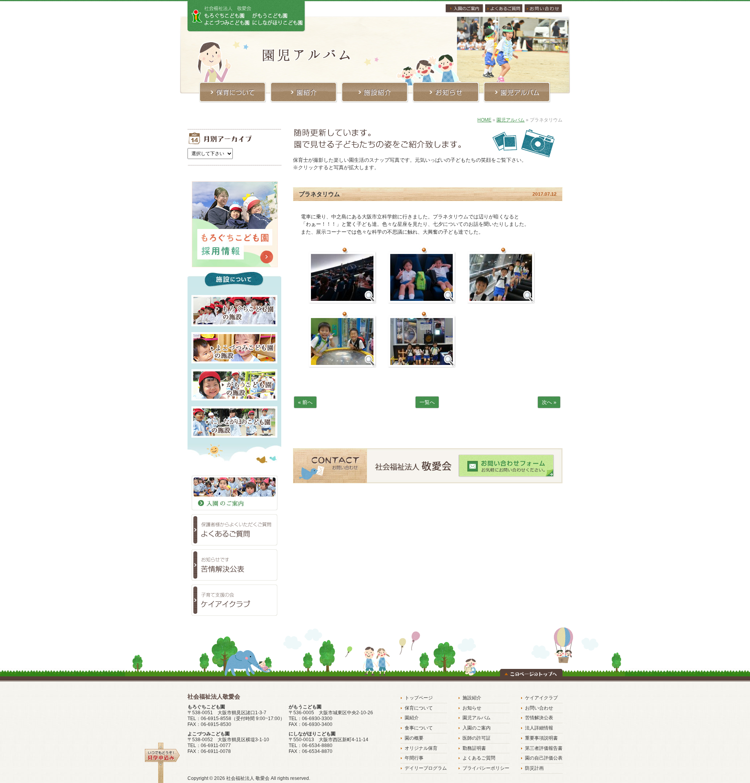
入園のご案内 (476, 728)
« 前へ (305, 402)
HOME (484, 120)
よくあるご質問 (478, 758)
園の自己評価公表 (543, 758)
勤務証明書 (474, 748)
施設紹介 (471, 698)
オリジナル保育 (421, 748)
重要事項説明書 (541, 738)
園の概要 (414, 738)
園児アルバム (510, 120)
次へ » (549, 402)
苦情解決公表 (539, 717)
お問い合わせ (539, 708)
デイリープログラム (426, 768)
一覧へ (427, 402)
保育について (419, 708)
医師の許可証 (476, 738)
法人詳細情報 (539, 728)
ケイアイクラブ (541, 698)
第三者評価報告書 (543, 748)
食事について (419, 728)
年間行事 (414, 758)
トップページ (419, 698)
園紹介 (412, 717)
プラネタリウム (319, 194)
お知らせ (471, 708)
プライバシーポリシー (485, 768)
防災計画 (534, 768)
